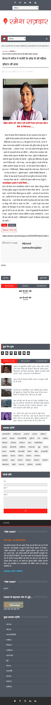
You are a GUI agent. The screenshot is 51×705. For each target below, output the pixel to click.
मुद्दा (39, 447)
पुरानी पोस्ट (43, 278)
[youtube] (35, 3)
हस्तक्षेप (38, 464)
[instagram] (20, 3)
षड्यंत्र (5, 456)
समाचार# (12, 225)
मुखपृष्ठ (6, 588)
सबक (13, 460)
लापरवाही (21, 451)
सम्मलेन (45, 460)
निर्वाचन (4, 443)
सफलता (5, 460)
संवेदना (20, 456)
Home (5, 51)
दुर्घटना (32, 438)
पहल (29, 443)
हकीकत (30, 464)
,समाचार (30, 71)
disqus (25, 286)
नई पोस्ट (6, 278)
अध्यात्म (26, 434)
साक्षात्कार (5, 464)
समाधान (36, 460)
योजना (46, 447)
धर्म (39, 438)
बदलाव (4, 447)
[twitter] (30, 3)
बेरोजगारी (13, 447)
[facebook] (15, 3)
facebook (41, 286)
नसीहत (45, 438)
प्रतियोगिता (38, 443)
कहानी (4, 438)
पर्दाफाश (13, 443)
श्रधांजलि (44, 451)
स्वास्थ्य (21, 464)
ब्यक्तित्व (22, 447)
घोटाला (12, 438)
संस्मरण (37, 456)
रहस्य (4, 451)
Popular (9, 361)
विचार (30, 451)
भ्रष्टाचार (32, 447)
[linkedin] (25, 3)
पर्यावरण (22, 443)
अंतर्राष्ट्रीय (6, 434)
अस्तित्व (43, 434)
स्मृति (14, 464)
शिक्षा (36, 451)
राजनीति (12, 451)
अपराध (34, 434)
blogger (9, 286)
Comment (42, 361)
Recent (25, 361)
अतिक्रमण (17, 434)
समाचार (12, 51)
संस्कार (28, 456)
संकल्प (13, 456)
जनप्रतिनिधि (22, 438)
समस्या (20, 460)
